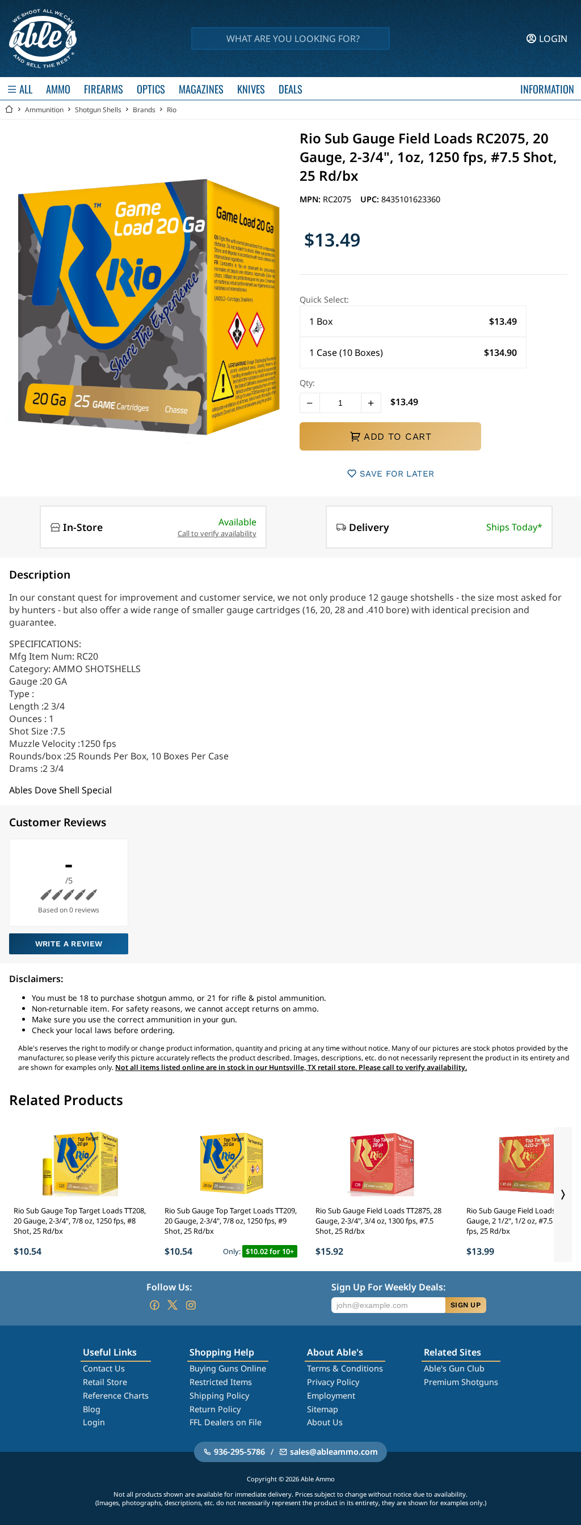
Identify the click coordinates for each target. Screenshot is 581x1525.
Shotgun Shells (98, 109)
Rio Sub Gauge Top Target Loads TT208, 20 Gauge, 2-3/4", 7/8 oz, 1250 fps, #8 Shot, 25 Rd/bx (80, 1220)
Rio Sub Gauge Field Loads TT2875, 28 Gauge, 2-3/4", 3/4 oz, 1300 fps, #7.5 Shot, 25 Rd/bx (378, 1220)
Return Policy (215, 1409)
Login (94, 1422)
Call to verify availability (217, 533)
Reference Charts (116, 1395)
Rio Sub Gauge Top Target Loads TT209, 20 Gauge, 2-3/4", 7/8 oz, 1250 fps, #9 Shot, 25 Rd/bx (231, 1220)
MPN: (311, 199)
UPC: (370, 199)
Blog (91, 1409)
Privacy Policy (333, 1382)
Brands (144, 109)
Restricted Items (221, 1382)
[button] (413, 321)
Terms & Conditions (345, 1368)
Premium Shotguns (461, 1382)
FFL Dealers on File (226, 1422)
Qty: (307, 382)
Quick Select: (324, 299)
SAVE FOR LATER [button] (397, 474)
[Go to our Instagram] (191, 1305)
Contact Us (104, 1368)
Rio (171, 109)
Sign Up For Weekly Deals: (388, 1287)
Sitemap (322, 1409)
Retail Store (105, 1382)
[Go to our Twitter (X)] (172, 1305)
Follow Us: (169, 1287)
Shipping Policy (219, 1395)
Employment (331, 1395)
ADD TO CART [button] (397, 436)
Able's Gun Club (454, 1368)
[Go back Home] (9, 109)
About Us (325, 1422)
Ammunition (44, 109)
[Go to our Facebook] (154, 1305)
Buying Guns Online (228, 1368)
